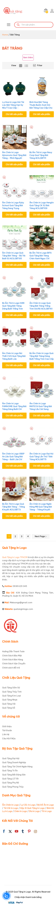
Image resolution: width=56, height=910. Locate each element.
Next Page (40, 536)
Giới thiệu (7, 726)
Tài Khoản (7, 730)
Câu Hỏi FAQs (9, 738)
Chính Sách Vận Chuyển (13, 663)
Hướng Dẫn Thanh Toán (13, 651)
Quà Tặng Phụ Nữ (10, 782)
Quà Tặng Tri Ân (10, 770)
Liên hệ (5, 734)
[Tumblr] (23, 831)
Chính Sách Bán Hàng (12, 659)
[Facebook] (4, 831)
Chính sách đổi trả (11, 667)
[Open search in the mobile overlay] (34, 24)
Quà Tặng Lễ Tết (10, 778)
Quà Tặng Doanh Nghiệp (14, 762)
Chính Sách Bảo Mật (12, 655)
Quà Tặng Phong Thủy (13, 787)
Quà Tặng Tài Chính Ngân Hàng (17, 766)
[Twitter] (10, 831)
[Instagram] (35, 831)
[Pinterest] (29, 831)
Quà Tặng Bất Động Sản (14, 774)
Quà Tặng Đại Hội (10, 758)
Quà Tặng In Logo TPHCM (14, 557)
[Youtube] (16, 831)
